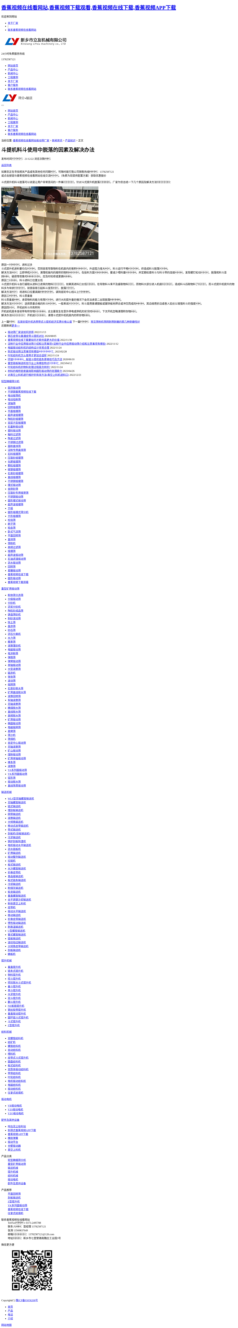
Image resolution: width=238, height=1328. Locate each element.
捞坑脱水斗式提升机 (19, 982)
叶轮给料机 (14, 1077)
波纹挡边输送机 (17, 942)
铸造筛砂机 (14, 614)
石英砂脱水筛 (15, 688)
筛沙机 (12, 735)
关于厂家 (13, 23)
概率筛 (12, 641)
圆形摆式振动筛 (17, 500)
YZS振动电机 (15, 1109)
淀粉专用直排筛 (17, 450)
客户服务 (13, 85)
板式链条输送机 (17, 880)
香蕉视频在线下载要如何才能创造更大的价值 (34, 340)
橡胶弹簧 (13, 1138)
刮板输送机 (14, 950)
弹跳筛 (12, 657)
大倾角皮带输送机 (18, 946)
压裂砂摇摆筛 (15, 457)
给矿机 (12, 1042)
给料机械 (6, 1031)
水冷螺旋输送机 (17, 868)
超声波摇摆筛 (15, 415)
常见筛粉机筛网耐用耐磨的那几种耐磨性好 (115, 321)
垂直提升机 (14, 967)
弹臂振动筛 (14, 661)
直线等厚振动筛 (17, 785)
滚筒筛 (12, 766)
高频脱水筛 (14, 715)
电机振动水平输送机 (19, 845)
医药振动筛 (14, 387)
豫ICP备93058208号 (27, 1300)
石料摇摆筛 (14, 454)
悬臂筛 (12, 731)
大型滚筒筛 (14, 669)
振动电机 (6, 1099)
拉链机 (12, 860)
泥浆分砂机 (14, 606)
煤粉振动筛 (14, 754)
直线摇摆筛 (14, 477)
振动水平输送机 (17, 911)
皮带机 (12, 907)
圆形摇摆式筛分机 (18, 512)
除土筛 (12, 622)
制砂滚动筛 (14, 618)
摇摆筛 (12, 551)
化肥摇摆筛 (14, 461)
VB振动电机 (15, 1105)
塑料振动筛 (14, 430)
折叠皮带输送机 (17, 919)
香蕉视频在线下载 (18, 574)
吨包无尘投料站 (17, 1126)
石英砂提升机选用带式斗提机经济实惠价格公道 (44, 321)
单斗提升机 (14, 990)
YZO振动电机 (16, 1113)
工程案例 (13, 77)
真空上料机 (14, 1149)
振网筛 (12, 684)
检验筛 (12, 520)
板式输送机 (14, 864)
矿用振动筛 (14, 719)
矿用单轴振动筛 (17, 758)
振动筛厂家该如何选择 (21, 332)
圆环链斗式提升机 (18, 1017)
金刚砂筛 (13, 489)
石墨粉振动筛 (15, 426)
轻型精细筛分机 (10, 381)
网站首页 (13, 65)
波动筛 (12, 680)
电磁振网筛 (14, 727)
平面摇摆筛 (14, 411)
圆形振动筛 (14, 578)
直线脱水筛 (14, 711)
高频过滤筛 (14, 547)
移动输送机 (14, 915)
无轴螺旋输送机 (17, 802)
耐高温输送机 (15, 927)
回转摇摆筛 (14, 407)
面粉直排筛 (14, 446)
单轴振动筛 (14, 665)
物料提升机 (14, 974)
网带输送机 (14, 814)
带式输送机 (14, 829)
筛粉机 (12, 543)
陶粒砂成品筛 (15, 610)
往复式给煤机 (15, 1092)
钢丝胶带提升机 (17, 1009)
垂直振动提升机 (17, 1013)
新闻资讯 (57, 140)
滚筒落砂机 (14, 645)
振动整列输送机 (17, 857)
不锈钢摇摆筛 (15, 481)
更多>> (16, 325)
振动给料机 (14, 1088)
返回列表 (6, 165)
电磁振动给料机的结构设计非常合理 (28, 347)
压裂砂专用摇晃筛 (18, 492)
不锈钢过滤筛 (15, 442)
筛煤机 (12, 739)
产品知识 (70, 140)
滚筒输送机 (14, 818)
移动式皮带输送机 (18, 825)
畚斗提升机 (14, 986)
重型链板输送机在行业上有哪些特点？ (34, 363)
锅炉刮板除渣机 (17, 841)
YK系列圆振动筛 (17, 774)
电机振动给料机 (17, 1081)
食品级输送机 (15, 876)
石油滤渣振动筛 (17, 559)
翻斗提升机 (14, 1002)
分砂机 (12, 603)
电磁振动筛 (14, 649)
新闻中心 (13, 73)
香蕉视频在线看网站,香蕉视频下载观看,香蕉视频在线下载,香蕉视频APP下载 (88, 8)
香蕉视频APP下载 (18, 1134)
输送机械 (6, 792)
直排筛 (12, 539)
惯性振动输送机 (17, 923)
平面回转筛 (14, 535)
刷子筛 (12, 524)
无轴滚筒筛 (14, 704)
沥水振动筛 (14, 562)
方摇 (10, 508)
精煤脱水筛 (14, 708)
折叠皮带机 (14, 872)
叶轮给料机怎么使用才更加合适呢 (27, 355)
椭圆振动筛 (14, 723)
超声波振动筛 (15, 555)
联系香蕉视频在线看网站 (22, 30)
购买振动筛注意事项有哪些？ (31, 351)
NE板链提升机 (16, 1006)
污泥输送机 (14, 837)
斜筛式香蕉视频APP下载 (22, 1130)
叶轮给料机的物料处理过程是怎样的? (29, 367)
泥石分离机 (14, 634)
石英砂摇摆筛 (15, 473)
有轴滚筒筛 (14, 700)
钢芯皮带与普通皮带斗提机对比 (26, 336)
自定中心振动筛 (17, 743)
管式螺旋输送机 (17, 934)
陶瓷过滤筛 (14, 438)
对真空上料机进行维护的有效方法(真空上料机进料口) (38, 375)
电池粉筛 (13, 653)
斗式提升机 (14, 1021)
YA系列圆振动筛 (17, 770)
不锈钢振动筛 (15, 496)
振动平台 (13, 1142)
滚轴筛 (12, 403)
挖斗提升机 (14, 978)
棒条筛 (12, 762)
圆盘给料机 (14, 1061)
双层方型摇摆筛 (17, 422)
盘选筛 (12, 626)
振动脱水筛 (14, 781)
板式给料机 (14, 1065)
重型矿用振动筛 (10, 588)
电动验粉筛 (14, 399)
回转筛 (12, 566)
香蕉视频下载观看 (18, 582)
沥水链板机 (14, 849)
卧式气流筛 (14, 531)
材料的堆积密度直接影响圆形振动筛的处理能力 (35, 371)
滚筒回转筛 (14, 696)
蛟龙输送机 (14, 892)
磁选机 (12, 673)
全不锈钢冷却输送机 (19, 899)
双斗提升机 (14, 998)
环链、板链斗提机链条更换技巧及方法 (35, 359)
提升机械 (6, 960)
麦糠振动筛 (14, 570)
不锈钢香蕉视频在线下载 (22, 391)
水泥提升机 (14, 994)
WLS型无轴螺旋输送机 (21, 798)
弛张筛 (12, 676)
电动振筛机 (14, 395)
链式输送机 (14, 806)
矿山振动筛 (14, 750)
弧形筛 (12, 777)
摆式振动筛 (14, 485)
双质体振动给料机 (18, 1069)
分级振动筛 (14, 599)
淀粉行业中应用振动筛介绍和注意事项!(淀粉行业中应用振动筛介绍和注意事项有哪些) (57, 343)
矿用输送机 (14, 853)
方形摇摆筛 (14, 516)
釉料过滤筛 (14, 434)
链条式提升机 (15, 971)
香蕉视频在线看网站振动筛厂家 (31, 140)
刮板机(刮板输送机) (19, 833)
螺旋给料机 (14, 1046)
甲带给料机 (14, 1073)
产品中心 (13, 69)
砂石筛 (12, 630)
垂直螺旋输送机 (17, 895)
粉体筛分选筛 (15, 595)
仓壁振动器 (14, 1145)
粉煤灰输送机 (15, 888)
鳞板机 (12, 954)
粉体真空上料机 (17, 903)
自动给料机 (14, 1050)
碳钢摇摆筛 (14, 469)
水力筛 (12, 638)
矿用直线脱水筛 (17, 692)
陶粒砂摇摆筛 (15, 419)
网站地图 (6, 1325)
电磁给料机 (14, 1085)
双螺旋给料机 (15, 1038)
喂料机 (12, 1053)
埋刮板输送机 (15, 810)
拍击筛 (12, 527)
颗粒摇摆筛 (14, 465)
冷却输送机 (14, 884)
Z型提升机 (14, 1025)
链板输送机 (14, 938)
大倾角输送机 (15, 822)
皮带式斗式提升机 (18, 1057)
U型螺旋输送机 (16, 930)
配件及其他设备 (10, 1120)
